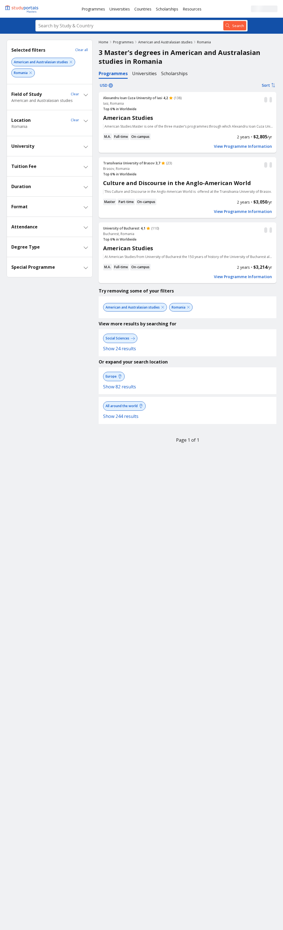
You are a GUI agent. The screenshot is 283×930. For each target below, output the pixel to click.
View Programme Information (243, 146)
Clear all (81, 50)
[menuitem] (93, 9)
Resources (192, 9)
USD (104, 85)
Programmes (93, 9)
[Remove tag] (71, 62)
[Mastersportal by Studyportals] (22, 8)
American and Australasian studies (165, 42)
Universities (119, 9)
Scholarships (167, 9)
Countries (142, 9)
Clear (75, 94)
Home (103, 42)
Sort (266, 85)
